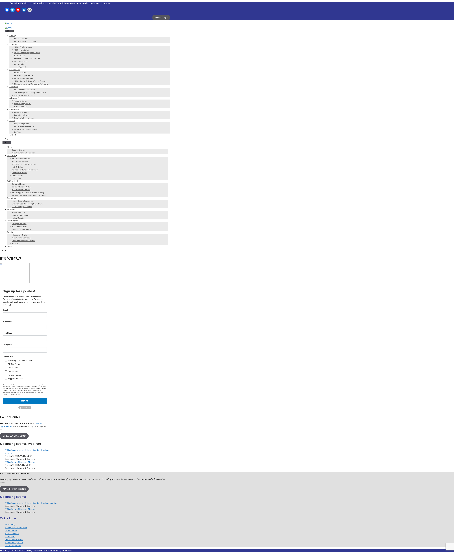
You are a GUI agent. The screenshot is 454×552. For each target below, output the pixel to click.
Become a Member (21, 73)
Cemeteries (13, 367)
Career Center (19, 64)
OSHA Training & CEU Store (24, 95)
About (12, 36)
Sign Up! (24, 401)
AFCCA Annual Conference (24, 126)
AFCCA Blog (10, 524)
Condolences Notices (21, 61)
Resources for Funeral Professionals (27, 58)
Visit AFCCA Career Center (14, 436)
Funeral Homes (14, 375)
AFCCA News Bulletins (22, 50)
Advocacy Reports (20, 101)
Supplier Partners (15, 378)
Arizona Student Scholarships (24, 90)
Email (5, 310)
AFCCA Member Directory (23, 78)
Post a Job (22, 67)
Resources (13, 44)
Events (12, 121)
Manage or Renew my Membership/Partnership (31, 84)
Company (7, 345)
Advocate (13, 98)
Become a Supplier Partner (23, 75)
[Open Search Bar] (7, 139)
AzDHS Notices (19, 56)
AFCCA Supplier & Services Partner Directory (30, 81)
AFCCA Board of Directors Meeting (20, 462)
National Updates (20, 107)
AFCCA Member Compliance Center (27, 53)
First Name (8, 322)
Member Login (161, 17)
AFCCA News (14, 364)
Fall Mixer (17, 132)
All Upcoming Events (21, 124)
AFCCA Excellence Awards (23, 47)
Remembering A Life (14, 542)
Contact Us (10, 536)
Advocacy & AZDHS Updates (20, 360)
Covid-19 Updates (13, 545)
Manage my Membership (16, 527)
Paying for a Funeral (21, 112)
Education (13, 87)
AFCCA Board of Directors (14, 489)
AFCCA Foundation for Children (25, 41)
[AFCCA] (8, 28)
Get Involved (14, 70)
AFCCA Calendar (12, 533)
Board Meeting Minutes (22, 104)
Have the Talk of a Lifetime (24, 118)
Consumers (14, 109)
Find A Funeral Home (21, 115)
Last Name (7, 333)
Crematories (13, 371)
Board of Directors (21, 39)
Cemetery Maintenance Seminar (25, 129)
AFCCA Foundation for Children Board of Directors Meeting (31, 503)
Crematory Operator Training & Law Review (30, 92)
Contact (12, 135)
